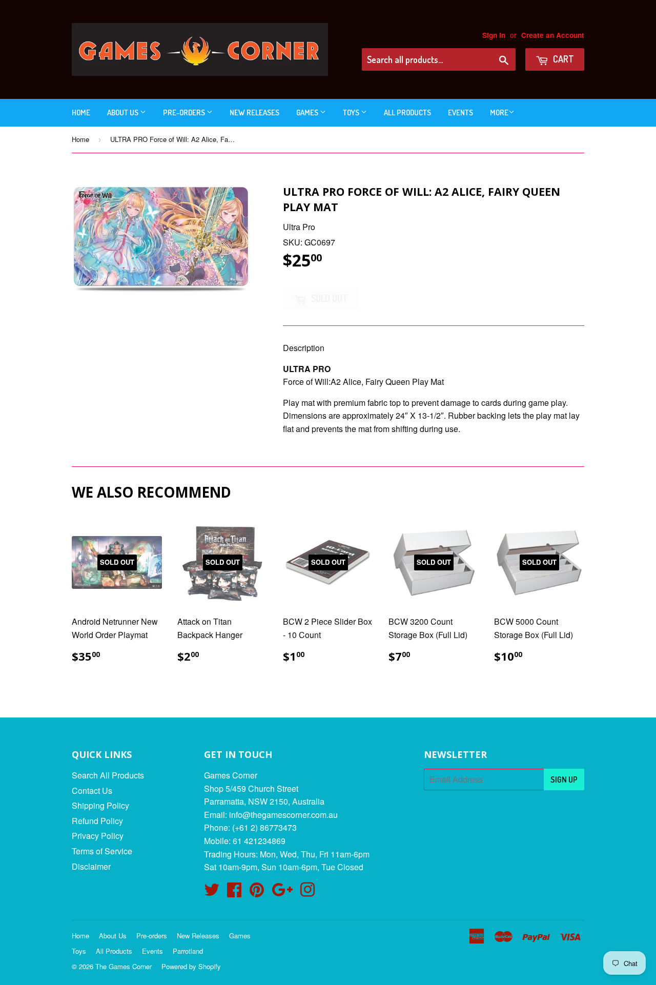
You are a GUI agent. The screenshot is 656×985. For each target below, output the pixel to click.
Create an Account (552, 35)
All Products (407, 112)
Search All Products (108, 775)
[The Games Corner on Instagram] (307, 892)
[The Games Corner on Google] (282, 892)
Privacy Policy (98, 836)
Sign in (493, 35)
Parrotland (188, 951)
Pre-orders (185, 112)
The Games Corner (123, 966)
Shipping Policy (100, 805)
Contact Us (92, 790)
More (499, 112)
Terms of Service (102, 851)
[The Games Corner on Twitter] (211, 892)
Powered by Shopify (191, 966)
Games (308, 112)
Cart (562, 59)
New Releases (254, 112)
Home (81, 112)
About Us (123, 112)
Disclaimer (91, 866)
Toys (352, 112)
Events (460, 112)
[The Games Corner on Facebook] (234, 892)
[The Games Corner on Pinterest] (256, 892)
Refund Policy (97, 821)
